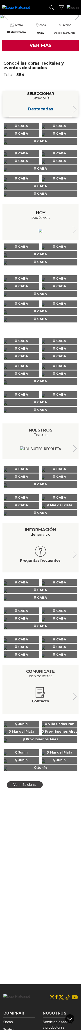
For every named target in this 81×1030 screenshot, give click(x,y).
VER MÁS (40, 45)
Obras (8, 1022)
